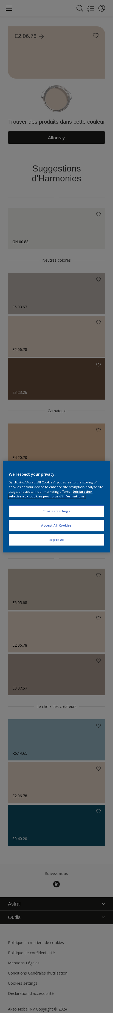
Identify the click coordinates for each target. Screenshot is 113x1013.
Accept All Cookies (56, 525)
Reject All (56, 540)
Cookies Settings (56, 511)
